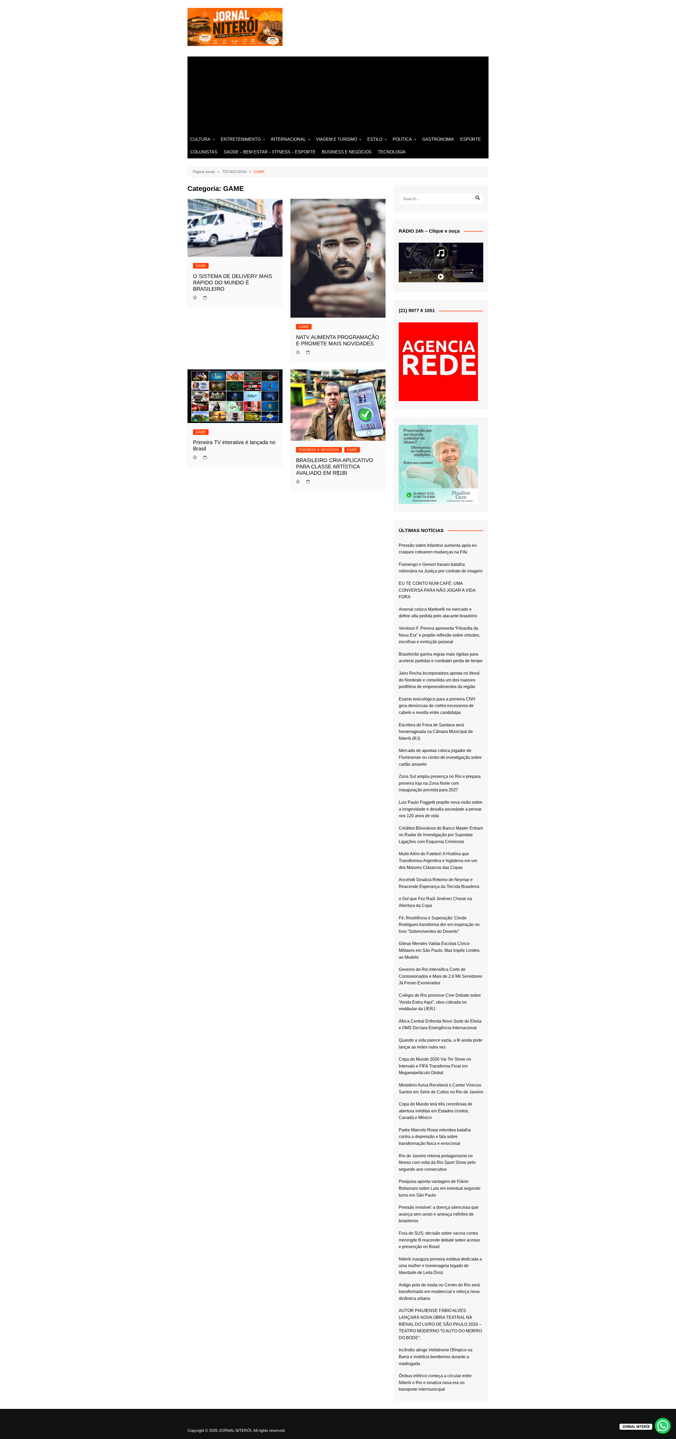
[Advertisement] (338, 93)
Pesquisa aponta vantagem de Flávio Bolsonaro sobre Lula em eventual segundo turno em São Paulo (439, 1188)
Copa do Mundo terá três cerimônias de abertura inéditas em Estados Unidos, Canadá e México (435, 1111)
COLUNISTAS (203, 152)
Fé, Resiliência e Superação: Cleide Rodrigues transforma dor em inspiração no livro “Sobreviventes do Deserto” (439, 925)
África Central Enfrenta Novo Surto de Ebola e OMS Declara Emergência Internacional (440, 1024)
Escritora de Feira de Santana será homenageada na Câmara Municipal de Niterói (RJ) (436, 732)
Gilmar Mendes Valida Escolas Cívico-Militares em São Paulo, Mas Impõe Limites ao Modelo (439, 950)
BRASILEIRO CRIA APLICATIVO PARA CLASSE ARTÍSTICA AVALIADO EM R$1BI (334, 466)
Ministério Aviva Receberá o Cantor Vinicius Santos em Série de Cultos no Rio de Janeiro (441, 1088)
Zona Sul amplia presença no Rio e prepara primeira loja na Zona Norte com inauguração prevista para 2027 (440, 783)
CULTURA (200, 139)
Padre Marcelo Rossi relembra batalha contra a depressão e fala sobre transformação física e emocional (435, 1137)
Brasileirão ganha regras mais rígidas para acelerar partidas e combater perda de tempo (440, 657)
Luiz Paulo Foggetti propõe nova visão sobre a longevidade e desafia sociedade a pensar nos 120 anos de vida (440, 809)
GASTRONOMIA (438, 139)
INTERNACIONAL (288, 139)
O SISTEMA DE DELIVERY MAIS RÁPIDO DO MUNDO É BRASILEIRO (232, 282)
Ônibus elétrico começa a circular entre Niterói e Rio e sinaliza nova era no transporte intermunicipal (435, 1382)
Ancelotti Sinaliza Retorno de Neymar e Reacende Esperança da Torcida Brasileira (439, 883)
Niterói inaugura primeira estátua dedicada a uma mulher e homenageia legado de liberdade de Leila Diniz (440, 1266)
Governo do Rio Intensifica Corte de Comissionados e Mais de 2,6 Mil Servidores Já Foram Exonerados (440, 976)
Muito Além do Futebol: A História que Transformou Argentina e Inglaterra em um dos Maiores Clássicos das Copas (438, 860)
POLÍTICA (402, 139)
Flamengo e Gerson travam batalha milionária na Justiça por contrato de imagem (440, 567)
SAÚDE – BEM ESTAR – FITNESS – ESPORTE (270, 152)
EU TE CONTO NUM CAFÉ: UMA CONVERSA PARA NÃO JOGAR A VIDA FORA (437, 590)
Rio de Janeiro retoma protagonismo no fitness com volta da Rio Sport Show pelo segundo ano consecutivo (437, 1163)
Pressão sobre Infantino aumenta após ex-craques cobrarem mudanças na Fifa (438, 548)
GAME (201, 266)
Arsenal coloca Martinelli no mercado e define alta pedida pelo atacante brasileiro (438, 612)
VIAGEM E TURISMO (336, 139)
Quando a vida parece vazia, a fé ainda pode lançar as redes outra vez (440, 1043)
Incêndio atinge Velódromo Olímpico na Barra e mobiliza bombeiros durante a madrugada (435, 1357)
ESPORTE (470, 139)
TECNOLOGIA (392, 152)
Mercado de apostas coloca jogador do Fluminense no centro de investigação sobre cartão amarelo (440, 757)
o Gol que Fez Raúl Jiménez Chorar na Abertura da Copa (435, 902)
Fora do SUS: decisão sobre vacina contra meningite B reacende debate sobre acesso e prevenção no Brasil (439, 1240)
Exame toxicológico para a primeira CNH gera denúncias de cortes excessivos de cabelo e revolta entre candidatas (437, 706)
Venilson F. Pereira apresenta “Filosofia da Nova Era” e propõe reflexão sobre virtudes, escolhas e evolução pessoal (439, 635)
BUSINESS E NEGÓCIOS (347, 152)
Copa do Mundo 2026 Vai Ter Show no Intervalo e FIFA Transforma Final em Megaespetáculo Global (435, 1066)
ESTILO (374, 139)
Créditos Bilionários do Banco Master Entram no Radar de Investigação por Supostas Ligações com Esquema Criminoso (441, 835)
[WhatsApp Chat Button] (663, 1426)
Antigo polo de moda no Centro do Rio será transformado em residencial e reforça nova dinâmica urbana (439, 1292)
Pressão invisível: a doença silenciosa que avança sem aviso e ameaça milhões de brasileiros (438, 1214)
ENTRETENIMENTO (241, 139)
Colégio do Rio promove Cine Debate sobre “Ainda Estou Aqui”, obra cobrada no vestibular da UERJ (440, 1002)
